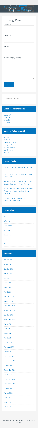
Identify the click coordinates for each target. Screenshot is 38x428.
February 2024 (9, 347)
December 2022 (9, 379)
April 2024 (7, 338)
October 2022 (8, 388)
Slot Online (7, 235)
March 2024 (8, 342)
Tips (5, 239)
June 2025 (7, 283)
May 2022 (7, 407)
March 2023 (8, 375)
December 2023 (9, 356)
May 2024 (7, 333)
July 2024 (7, 329)
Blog (5, 216)
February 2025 (9, 297)
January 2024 (8, 352)
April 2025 (7, 292)
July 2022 (7, 398)
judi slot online (8, 150)
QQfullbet (7, 123)
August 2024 (8, 324)
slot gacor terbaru (10, 145)
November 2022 (9, 384)
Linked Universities (19, 9)
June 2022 (7, 402)
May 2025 (7, 287)
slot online (7, 137)
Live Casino (8, 226)
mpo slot (7, 152)
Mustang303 (8, 115)
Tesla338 (7, 117)
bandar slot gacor (10, 142)
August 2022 (8, 393)
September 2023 (9, 370)
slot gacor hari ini (9, 147)
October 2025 (8, 269)
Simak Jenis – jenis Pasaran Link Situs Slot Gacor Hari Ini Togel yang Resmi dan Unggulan (18, 191)
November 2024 (9, 310)
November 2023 (9, 361)
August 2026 (8, 260)
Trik (5, 244)
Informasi (7, 221)
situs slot (7, 140)
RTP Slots (7, 230)
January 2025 (8, 301)
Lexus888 (7, 120)
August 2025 (8, 274)
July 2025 (7, 278)
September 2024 (9, 319)
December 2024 (9, 306)
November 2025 (9, 264)
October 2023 (8, 365)
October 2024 (8, 315)
